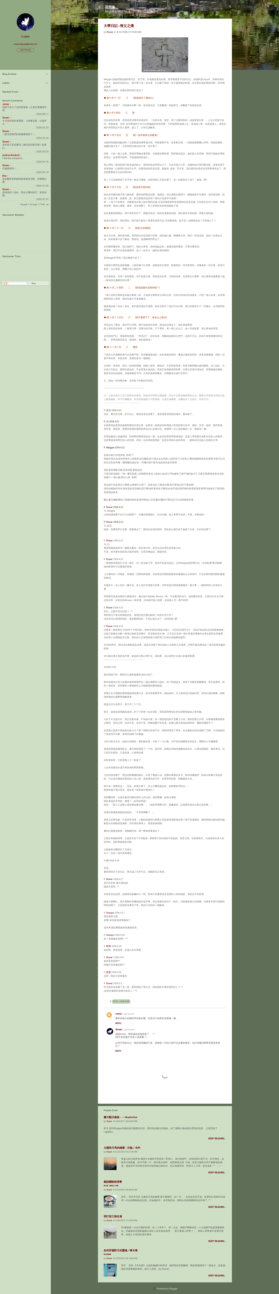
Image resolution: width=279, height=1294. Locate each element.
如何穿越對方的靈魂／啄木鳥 (121, 1251)
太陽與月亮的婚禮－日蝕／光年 (122, 1147)
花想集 (110, 6)
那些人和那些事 (121, 1001)
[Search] (230, 6)
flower (109, 507)
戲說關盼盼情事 (113, 1183)
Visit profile (25, 50)
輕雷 (108, 946)
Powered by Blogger (166, 1288)
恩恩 (108, 972)
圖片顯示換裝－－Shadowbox (120, 1117)
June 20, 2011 (128, 1014)
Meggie (110, 447)
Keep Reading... (217, 1138)
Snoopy (110, 912)
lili (107, 860)
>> (47, 204)
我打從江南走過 (113, 1216)
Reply (118, 1023)
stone (118, 1013)
